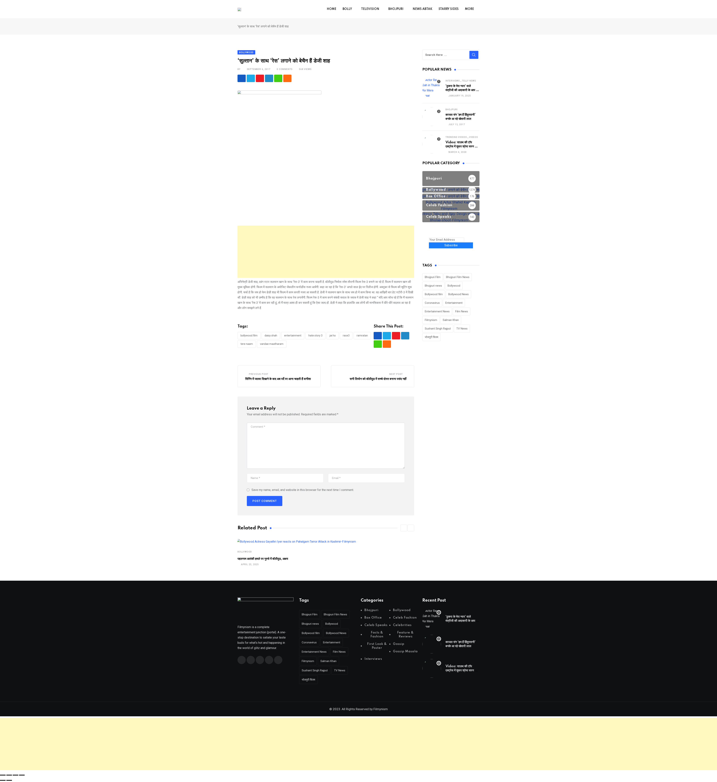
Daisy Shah (271, 335)
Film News (461, 311)
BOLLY (347, 9)
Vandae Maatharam (271, 343)
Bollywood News (458, 294)
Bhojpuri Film (432, 277)
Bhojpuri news (433, 285)
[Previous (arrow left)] (3, 780)
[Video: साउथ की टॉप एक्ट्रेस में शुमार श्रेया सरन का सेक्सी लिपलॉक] (431, 144)
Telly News (469, 80)
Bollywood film (248, 335)
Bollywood (245, 551)
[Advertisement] (326, 252)
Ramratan (362, 335)
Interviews (453, 80)
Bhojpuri (451, 109)
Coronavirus (432, 303)
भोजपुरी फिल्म (431, 337)
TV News (462, 328)
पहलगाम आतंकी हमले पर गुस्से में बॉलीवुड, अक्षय (263, 559)
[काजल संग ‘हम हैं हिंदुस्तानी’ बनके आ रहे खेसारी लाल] (431, 116)
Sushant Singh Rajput (438, 328)
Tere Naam (246, 343)
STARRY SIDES (449, 9)
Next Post (396, 374)
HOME (331, 9)
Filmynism (431, 320)
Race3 (346, 335)
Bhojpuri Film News (457, 277)
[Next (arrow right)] (9, 780)
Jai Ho (333, 335)
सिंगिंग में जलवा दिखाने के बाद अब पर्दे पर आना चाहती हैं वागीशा (278, 379)
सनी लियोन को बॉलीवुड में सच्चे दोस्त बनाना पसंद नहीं (378, 379)
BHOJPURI (395, 9)
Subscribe (451, 245)
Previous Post (258, 374)
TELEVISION (370, 9)
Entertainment (292, 335)
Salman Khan (451, 320)
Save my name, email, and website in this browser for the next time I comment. (303, 490)
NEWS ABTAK (422, 9)
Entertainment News (437, 311)
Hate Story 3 (315, 335)
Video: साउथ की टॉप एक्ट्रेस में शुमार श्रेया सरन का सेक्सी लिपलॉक (462, 146)
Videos (473, 137)
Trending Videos (456, 137)
